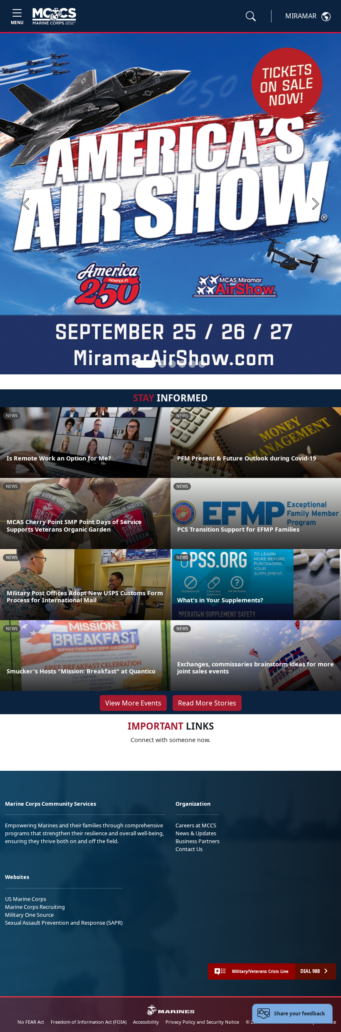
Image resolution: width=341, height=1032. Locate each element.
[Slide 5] (192, 364)
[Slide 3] (172, 364)
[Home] (54, 16)
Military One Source (29, 914)
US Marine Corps (25, 899)
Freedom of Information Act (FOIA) (88, 1022)
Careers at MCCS (195, 825)
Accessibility (146, 1022)
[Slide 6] (202, 364)
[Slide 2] (162, 364)
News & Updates (195, 833)
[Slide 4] (182, 364)
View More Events (133, 703)
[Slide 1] (145, 364)
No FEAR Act (30, 1022)
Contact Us (189, 849)
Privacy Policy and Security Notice (202, 1022)
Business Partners (197, 841)
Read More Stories (207, 703)
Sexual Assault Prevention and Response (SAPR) (64, 922)
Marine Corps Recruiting (35, 907)
